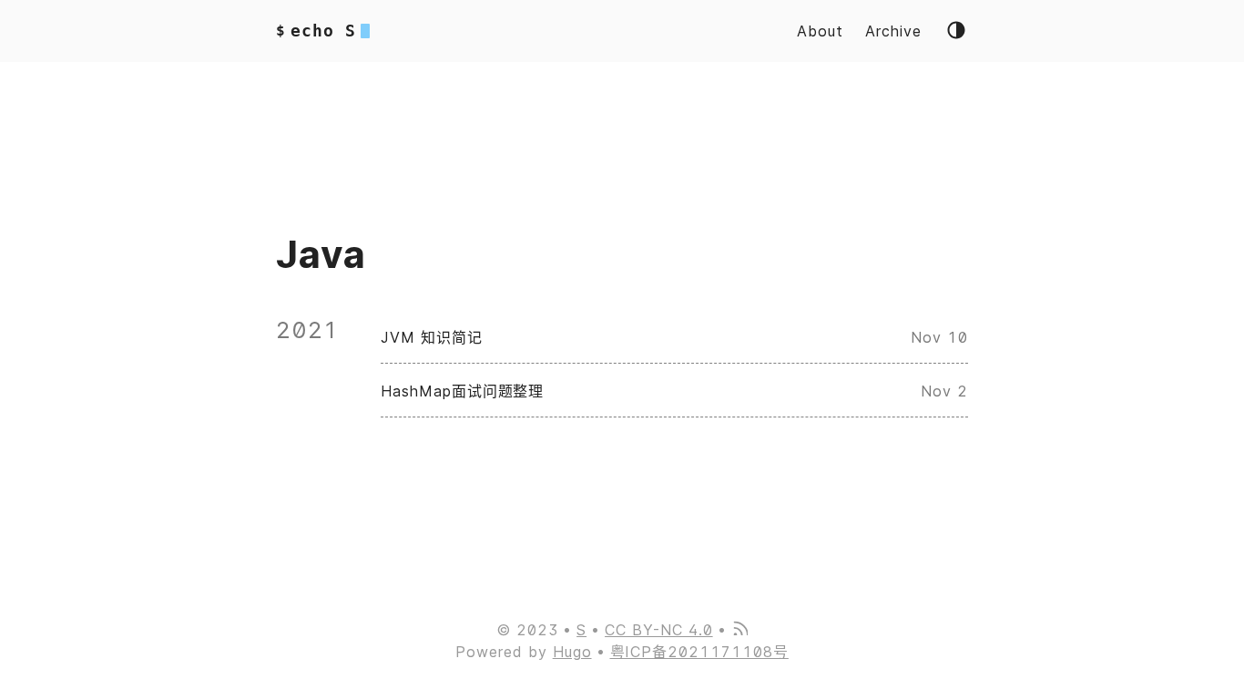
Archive (893, 31)
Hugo (572, 652)
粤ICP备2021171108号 (699, 652)
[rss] (739, 630)
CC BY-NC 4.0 (659, 630)
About (820, 31)
